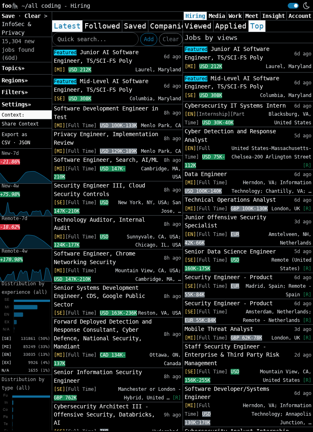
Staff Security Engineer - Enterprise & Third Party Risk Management (232, 354)
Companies (170, 26)
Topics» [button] (13, 68)
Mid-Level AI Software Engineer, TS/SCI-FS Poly (101, 85)
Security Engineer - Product (229, 277)
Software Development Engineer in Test (106, 112)
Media (217, 16)
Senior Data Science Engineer (230, 251)
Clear (171, 39)
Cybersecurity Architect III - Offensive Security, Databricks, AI (104, 414)
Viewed (198, 26)
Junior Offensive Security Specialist (225, 221)
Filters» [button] (15, 92)
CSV (6, 142)
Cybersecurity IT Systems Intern (235, 105)
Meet (251, 16)
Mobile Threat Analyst (219, 329)
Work (235, 16)
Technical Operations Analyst (230, 199)
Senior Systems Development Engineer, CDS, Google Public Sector (99, 296)
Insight (273, 16)
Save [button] (10, 16)
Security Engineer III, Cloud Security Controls (99, 189)
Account (300, 16)
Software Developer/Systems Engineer (227, 393)
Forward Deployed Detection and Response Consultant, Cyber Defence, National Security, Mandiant (103, 334)
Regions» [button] (15, 80)
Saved (135, 26)
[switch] (293, 6)
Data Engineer (206, 174)
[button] (26, 114)
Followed (102, 26)
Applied (231, 26)
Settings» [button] (16, 104)
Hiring (195, 16)
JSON (24, 142)
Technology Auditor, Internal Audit (99, 223)
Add (149, 39)
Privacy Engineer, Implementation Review (106, 138)
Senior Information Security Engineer (98, 376)
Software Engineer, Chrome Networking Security (94, 257)
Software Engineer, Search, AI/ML (106, 159)
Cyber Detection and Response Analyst (230, 135)
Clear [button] (34, 16)
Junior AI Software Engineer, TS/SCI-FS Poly (96, 56)
